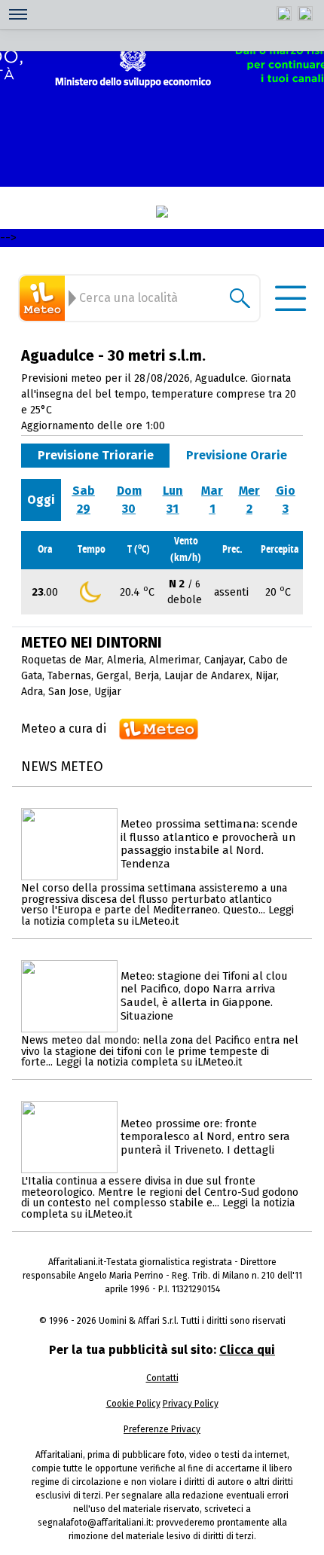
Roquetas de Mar (61, 660)
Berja (146, 675)
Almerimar (174, 660)
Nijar (266, 675)
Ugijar (107, 691)
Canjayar (223, 660)
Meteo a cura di (63, 728)
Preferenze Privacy (162, 1429)
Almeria (125, 660)
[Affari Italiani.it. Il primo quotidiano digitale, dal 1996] (162, 212)
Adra (32, 691)
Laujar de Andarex (207, 675)
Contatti (162, 1378)
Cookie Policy (133, 1403)
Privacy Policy (191, 1403)
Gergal (112, 675)
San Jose (68, 691)
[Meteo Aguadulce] (44, 298)
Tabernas (69, 675)
